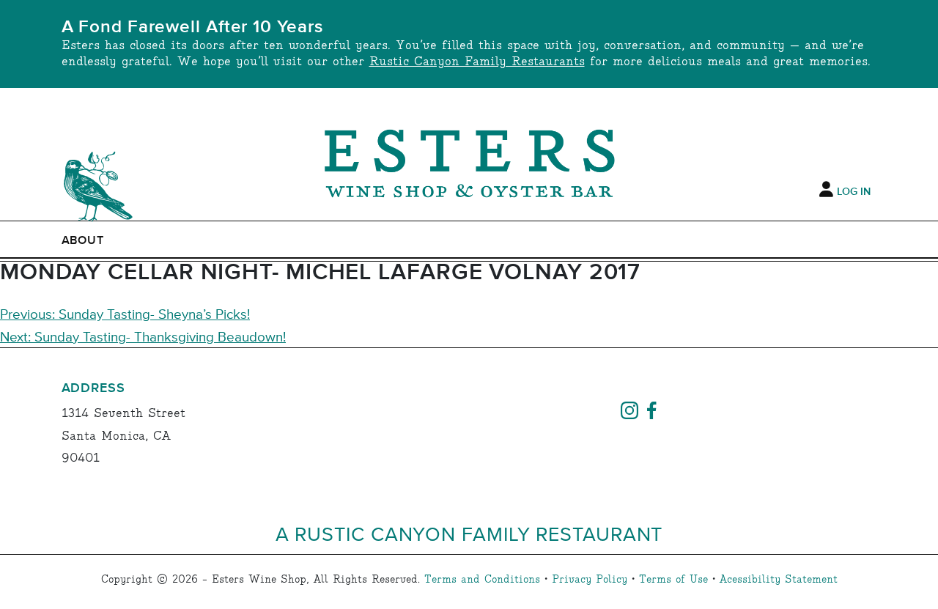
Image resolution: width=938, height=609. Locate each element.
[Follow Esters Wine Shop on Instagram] (629, 408)
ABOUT (83, 240)
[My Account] (826, 189)
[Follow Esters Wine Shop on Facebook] (651, 408)
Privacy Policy (589, 580)
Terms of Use (673, 580)
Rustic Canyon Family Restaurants (477, 62)
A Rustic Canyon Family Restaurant (469, 533)
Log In (854, 192)
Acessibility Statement (779, 580)
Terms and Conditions (482, 580)
